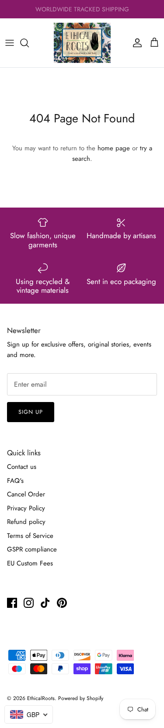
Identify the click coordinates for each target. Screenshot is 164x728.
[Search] (28, 42)
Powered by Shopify (80, 698)
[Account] (135, 42)
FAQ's (15, 480)
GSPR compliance (32, 549)
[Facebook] (12, 603)
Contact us (21, 466)
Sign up (30, 412)
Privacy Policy (26, 508)
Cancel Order (26, 494)
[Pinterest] (62, 603)
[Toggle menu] (9, 42)
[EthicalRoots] (82, 43)
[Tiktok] (45, 603)
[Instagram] (29, 603)
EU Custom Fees (30, 563)
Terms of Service (30, 536)
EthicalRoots (41, 698)
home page (114, 148)
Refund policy (26, 522)
